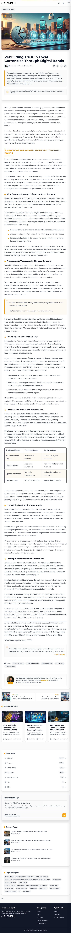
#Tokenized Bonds (10, 666)
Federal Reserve (9, 888)
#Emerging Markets (47, 663)
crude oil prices (23, 882)
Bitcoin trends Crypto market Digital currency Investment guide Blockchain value (26, 885)
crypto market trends (10, 882)
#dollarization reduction (32, 663)
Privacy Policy (59, 917)
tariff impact (26, 891)
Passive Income (42, 920)
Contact (57, 914)
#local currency (59, 663)
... (19, 891)
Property (40, 917)
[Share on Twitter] (54, 65)
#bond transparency (18, 663)
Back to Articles (9, 9)
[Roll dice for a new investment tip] (64, 815)
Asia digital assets (54, 888)
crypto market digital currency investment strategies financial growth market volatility (27, 879)
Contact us (44, 680)
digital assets (33, 888)
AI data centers (54, 885)
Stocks (39, 912)
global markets (57, 879)
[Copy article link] (65, 65)
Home (56, 912)
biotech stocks (43, 888)
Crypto (9, 16)
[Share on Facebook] (57, 65)
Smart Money (41, 923)
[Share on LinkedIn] (61, 65)
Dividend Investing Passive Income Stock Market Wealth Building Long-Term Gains (26, 876)
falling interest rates (21, 888)
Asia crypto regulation (10, 891)
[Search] (59, 3)
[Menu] (68, 3)
